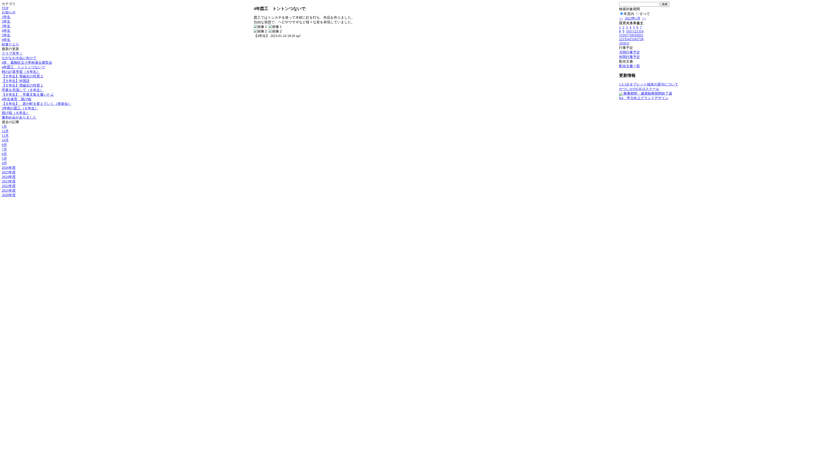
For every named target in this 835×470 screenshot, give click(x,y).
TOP (5, 8)
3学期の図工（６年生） (20, 108)
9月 (4, 145)
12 (634, 31)
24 (628, 39)
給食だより (10, 44)
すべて (645, 14)
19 (634, 35)
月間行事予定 (629, 52)
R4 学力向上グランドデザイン (643, 98)
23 (624, 39)
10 (628, 31)
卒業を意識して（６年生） (22, 90)
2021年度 (9, 190)
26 (634, 39)
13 (638, 31)
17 (628, 35)
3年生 (6, 26)
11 (631, 31)
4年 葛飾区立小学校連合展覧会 (27, 62)
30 (624, 43)
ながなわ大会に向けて (19, 58)
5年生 (6, 35)
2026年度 (9, 168)
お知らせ (9, 12)
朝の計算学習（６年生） (21, 72)
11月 (5, 136)
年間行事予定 (629, 57)
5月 (4, 158)
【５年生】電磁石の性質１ (22, 85)
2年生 (6, 21)
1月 (4, 126)
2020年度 (9, 195)
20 (638, 35)
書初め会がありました (19, 117)
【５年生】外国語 (16, 81)
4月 (4, 163)
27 (638, 39)
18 (631, 35)
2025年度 (9, 172)
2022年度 (9, 186)
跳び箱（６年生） (16, 113)
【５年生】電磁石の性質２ (22, 76)
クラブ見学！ (12, 53)
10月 (5, 140)
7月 (4, 149)
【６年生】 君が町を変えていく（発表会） (36, 104)
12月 (5, 131)
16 (624, 35)
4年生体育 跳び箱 (16, 99)
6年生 (6, 40)
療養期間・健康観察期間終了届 (647, 93)
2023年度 (9, 181)
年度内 (629, 14)
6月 (4, 154)
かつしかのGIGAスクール (639, 89)
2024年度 (9, 177)
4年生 (6, 30)
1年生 (6, 17)
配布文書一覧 (629, 66)
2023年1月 (632, 18)
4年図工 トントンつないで (23, 67)
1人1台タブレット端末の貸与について (648, 84)
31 (628, 43)
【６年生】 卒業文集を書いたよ (28, 94)
